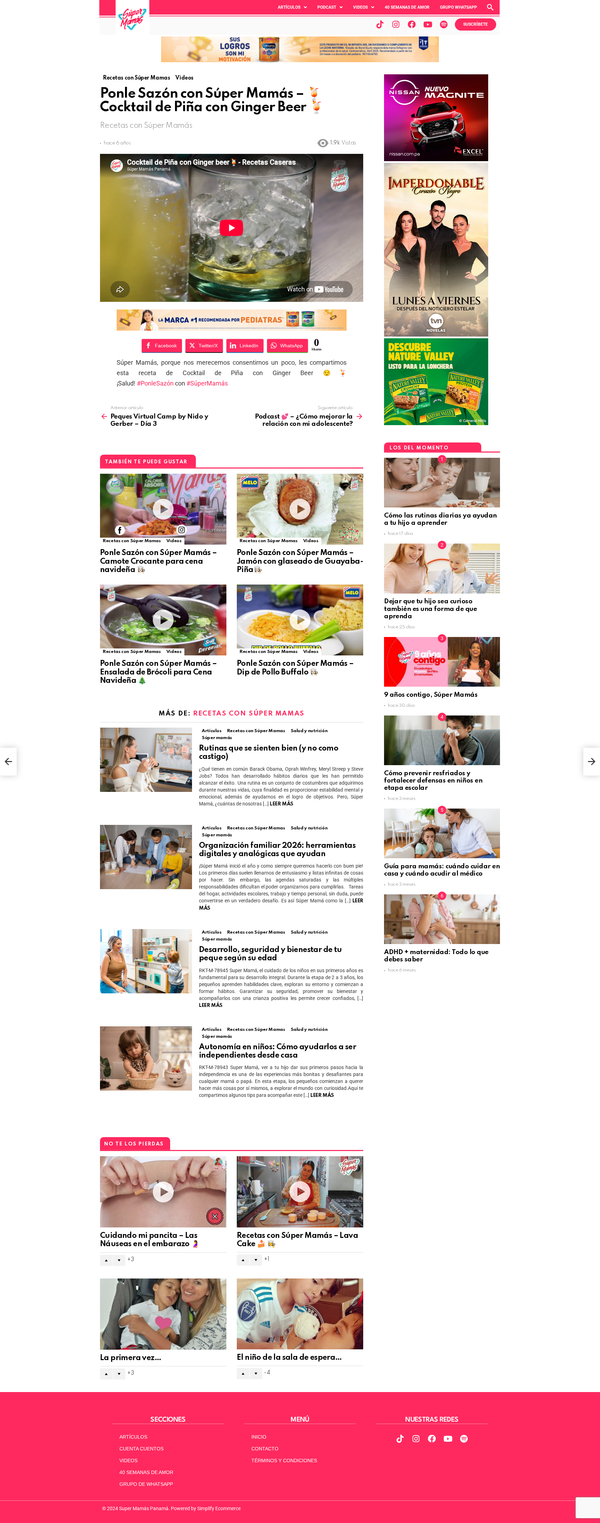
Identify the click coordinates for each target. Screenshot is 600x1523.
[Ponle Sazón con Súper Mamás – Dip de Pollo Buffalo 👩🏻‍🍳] (300, 620)
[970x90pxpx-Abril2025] (300, 60)
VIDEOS (128, 1460)
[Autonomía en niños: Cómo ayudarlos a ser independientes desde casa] (146, 1058)
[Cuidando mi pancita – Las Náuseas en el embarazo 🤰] (163, 1191)
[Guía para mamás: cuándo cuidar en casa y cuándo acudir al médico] (442, 833)
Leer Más (281, 804)
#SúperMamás (207, 383)
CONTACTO (264, 1448)
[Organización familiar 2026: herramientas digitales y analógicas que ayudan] (146, 857)
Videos (360, 7)
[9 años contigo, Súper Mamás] (442, 662)
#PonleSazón (155, 383)
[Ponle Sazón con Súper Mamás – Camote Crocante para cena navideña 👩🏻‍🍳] (163, 509)
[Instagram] (396, 24)
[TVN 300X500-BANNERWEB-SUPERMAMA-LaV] (436, 335)
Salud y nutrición (309, 731)
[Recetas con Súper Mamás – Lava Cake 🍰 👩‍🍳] (300, 1191)
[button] (292, 7)
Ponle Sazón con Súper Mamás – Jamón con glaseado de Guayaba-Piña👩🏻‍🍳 (300, 561)
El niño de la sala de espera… (289, 1357)
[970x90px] (232, 328)
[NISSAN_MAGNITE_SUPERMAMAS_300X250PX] (436, 159)
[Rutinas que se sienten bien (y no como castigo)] (146, 760)
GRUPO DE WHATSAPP (146, 1484)
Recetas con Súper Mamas (132, 541)
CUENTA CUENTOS (141, 1448)
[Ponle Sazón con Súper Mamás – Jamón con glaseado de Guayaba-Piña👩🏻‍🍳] (300, 509)
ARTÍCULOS (133, 1437)
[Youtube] (428, 24)
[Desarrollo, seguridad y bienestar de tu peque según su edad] (146, 961)
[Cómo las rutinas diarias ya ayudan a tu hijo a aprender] (442, 482)
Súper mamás (217, 738)
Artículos (289, 7)
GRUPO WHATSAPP (458, 7)
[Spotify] (444, 24)
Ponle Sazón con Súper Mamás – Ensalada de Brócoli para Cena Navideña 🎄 (158, 672)
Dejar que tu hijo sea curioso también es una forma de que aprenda (430, 609)
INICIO (258, 1437)
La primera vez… (130, 1358)
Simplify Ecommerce (219, 1508)
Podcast (326, 7)
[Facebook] (412, 24)
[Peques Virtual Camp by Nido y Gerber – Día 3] (8, 762)
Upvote (106, 1260)
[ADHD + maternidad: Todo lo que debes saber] (442, 919)
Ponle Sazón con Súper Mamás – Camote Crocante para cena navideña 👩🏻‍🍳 (158, 561)
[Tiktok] (380, 24)
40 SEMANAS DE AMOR (407, 7)
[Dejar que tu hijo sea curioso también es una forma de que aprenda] (442, 568)
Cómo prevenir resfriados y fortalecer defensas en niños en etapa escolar (433, 781)
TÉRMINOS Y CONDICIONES (284, 1460)
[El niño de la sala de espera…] (300, 1314)
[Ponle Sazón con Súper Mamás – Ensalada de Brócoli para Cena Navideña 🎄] (163, 620)
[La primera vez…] (163, 1314)
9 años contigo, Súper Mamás (430, 695)
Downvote (119, 1260)
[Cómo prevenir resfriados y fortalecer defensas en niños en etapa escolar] (442, 740)
